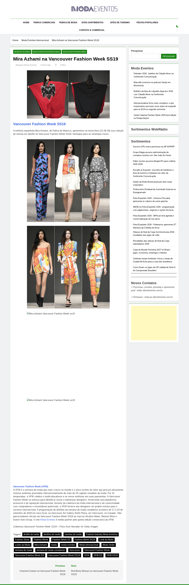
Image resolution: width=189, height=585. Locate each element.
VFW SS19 (112, 555)
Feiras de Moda (68, 22)
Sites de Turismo (120, 22)
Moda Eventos (47, 519)
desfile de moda (31, 534)
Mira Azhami (41, 545)
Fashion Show (22, 539)
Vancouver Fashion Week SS (29, 555)
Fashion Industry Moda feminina (101, 534)
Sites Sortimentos (92, 22)
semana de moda (23, 550)
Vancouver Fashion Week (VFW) (30, 486)
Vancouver (74, 550)
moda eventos (68, 545)
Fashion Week (41, 539)
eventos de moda (73, 534)
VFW (86, 555)
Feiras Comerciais (44, 22)
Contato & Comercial (92, 30)
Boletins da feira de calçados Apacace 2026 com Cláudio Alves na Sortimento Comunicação (153, 94)
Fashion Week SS (61, 539)
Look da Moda (106, 539)
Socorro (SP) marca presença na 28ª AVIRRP (154, 146)
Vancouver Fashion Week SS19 (39, 124)
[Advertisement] (154, 323)
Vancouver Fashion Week (74, 52)
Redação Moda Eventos (26, 65)
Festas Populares (147, 22)
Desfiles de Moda (22, 52)
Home (26, 22)
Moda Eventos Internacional (46, 52)
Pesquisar (137, 50)
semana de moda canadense (51, 550)
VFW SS (98, 555)
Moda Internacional (88, 545)
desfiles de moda (52, 534)
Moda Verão (109, 545)
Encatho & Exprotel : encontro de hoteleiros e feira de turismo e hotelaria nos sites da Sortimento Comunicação (153, 173)
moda (54, 545)
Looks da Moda (22, 545)
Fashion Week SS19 (85, 539)
